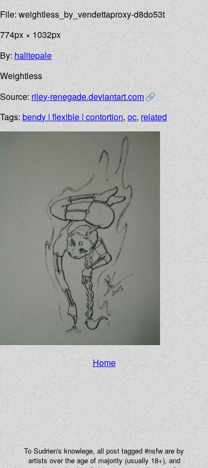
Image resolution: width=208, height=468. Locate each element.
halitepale (33, 55)
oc (132, 117)
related (154, 117)
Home (104, 362)
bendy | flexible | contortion (72, 117)
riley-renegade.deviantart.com (87, 96)
